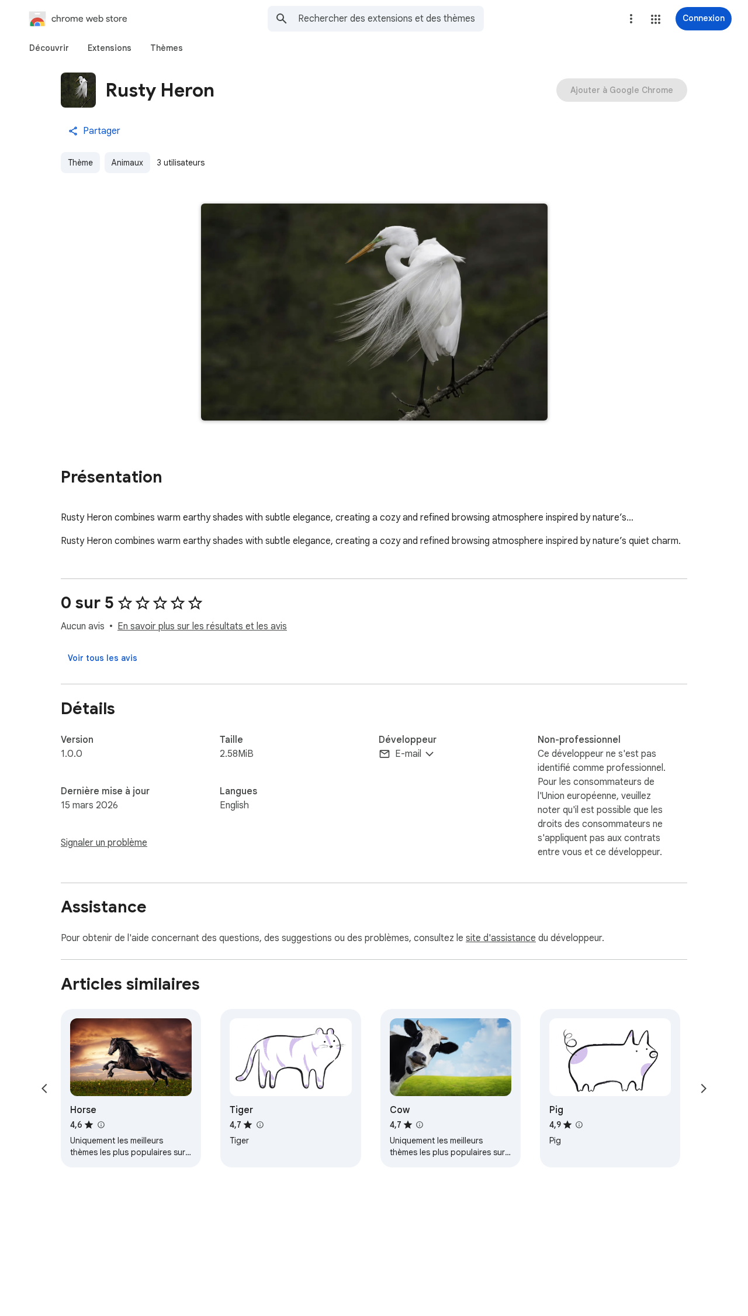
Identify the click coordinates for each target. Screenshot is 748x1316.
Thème (80, 162)
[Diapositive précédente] (44, 1088)
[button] (655, 19)
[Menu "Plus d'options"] (631, 18)
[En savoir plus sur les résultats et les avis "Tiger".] (259, 1125)
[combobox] (391, 19)
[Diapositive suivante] (703, 1088)
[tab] (49, 47)
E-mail (408, 754)
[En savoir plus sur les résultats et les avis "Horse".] (100, 1125)
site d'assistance (501, 938)
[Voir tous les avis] (102, 658)
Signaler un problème (104, 843)
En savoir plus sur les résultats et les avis (202, 626)
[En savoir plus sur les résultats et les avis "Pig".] (579, 1125)
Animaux (127, 162)
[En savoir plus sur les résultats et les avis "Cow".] (420, 1125)
